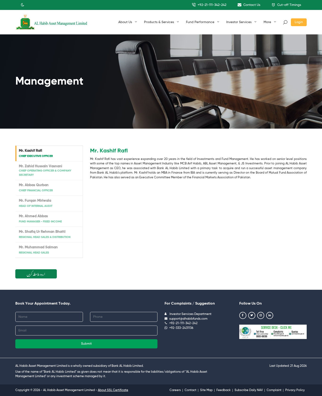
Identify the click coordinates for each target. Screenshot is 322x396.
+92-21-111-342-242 (211, 5)
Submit (86, 343)
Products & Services (159, 22)
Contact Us (251, 5)
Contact (190, 390)
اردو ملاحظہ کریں (36, 273)
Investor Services (239, 22)
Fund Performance (200, 22)
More (268, 22)
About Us (125, 22)
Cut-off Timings (288, 5)
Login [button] (299, 22)
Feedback (223, 390)
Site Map (206, 390)
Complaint (274, 390)
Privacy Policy (295, 390)
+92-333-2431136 (181, 328)
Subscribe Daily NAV (249, 390)
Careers (175, 390)
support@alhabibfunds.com (188, 318)
